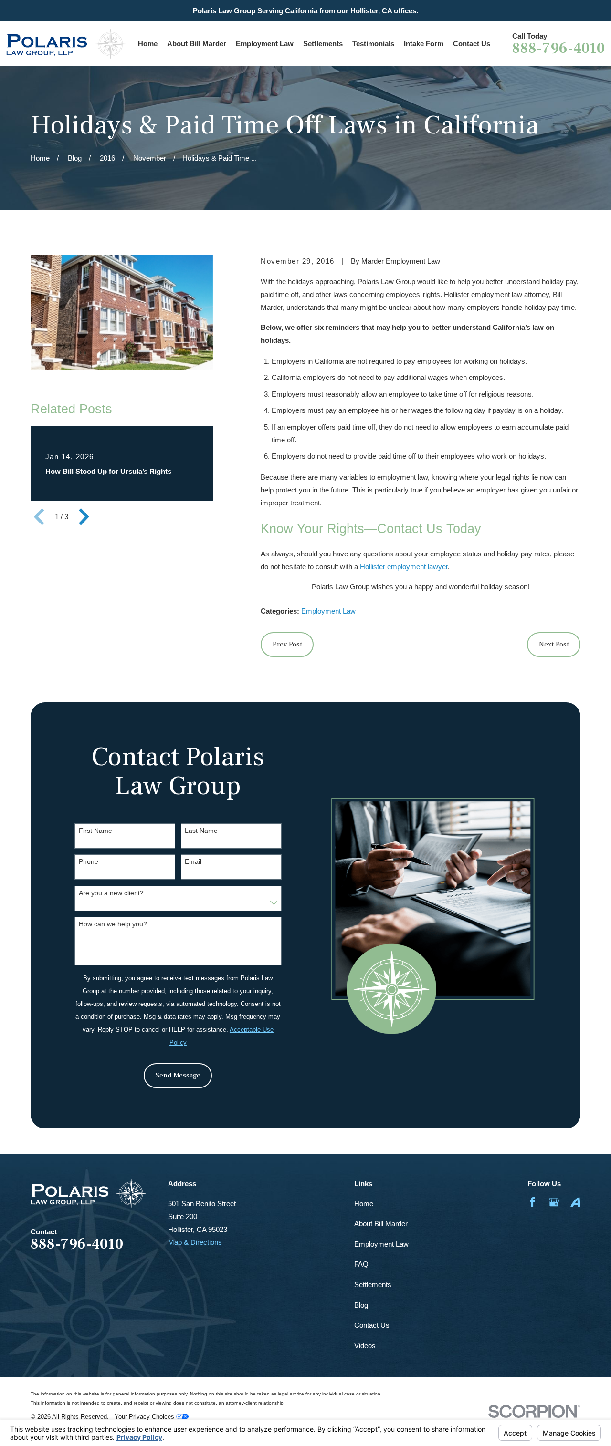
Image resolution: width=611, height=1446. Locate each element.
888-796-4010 (558, 48)
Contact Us (372, 1325)
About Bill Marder (381, 1224)
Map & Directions (195, 1242)
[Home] (66, 44)
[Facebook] (532, 1202)
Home (363, 1204)
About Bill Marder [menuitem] (196, 44)
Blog (361, 1305)
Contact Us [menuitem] (471, 44)
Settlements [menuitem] (323, 44)
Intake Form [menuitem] (423, 44)
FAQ (361, 1264)
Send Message (178, 1075)
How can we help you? (113, 924)
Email (193, 861)
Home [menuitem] (148, 44)
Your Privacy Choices (145, 1417)
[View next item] (84, 516)
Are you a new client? (111, 893)
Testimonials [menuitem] (373, 44)
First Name (95, 830)
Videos (365, 1346)
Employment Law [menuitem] (265, 44)
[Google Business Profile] (554, 1202)
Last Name (201, 830)
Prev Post (287, 644)
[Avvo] (575, 1202)
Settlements (372, 1285)
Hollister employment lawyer (404, 567)
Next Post (554, 644)
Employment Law (328, 611)
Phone (88, 861)
